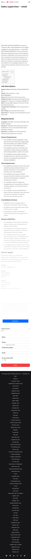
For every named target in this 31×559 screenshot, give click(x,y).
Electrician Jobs (15, 437)
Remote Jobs (15, 525)
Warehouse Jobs (15, 547)
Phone (4, 342)
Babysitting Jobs (15, 393)
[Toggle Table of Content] (11, 72)
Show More (15, 321)
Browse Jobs (15, 398)
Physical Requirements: (7, 76)
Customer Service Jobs (15, 422)
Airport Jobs (15, 386)
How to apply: (4, 82)
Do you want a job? (7, 358)
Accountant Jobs (15, 381)
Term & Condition (16, 542)
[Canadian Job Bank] (13, 2)
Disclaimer (15, 429)
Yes (5, 360)
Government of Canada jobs (15, 464)
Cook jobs (15, 415)
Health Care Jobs (15, 466)
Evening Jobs (15, 442)
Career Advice (15, 400)
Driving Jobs (15, 432)
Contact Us (15, 412)
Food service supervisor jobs (15, 451)
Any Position (15, 388)
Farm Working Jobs (15, 447)
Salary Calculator (15, 532)
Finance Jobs (15, 449)
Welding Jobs (15, 551)
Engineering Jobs (15, 439)
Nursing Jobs (15, 508)
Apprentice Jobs (15, 390)
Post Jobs (15, 515)
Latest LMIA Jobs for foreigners (15, 493)
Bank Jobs (15, 395)
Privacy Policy (15, 517)
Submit (15, 365)
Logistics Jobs (15, 495)
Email (4, 353)
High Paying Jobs (15, 471)
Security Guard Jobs (15, 534)
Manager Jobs (15, 500)
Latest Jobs (15, 490)
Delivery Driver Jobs (15, 427)
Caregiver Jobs (15, 403)
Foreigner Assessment (15, 456)
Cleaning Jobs (15, 408)
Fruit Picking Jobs (15, 459)
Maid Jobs (15, 498)
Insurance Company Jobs (15, 483)
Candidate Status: (5, 79)
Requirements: (5, 75)
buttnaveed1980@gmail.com (8, 267)
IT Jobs (15, 486)
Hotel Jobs (15, 478)
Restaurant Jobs (15, 527)
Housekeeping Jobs (15, 481)
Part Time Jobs (15, 510)
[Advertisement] (15, 26)
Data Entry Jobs (15, 425)
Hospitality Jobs (15, 476)
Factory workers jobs (15, 444)
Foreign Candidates (15, 454)
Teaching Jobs (15, 539)
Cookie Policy (15, 417)
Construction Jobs (15, 410)
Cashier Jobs (15, 405)
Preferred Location (7, 347)
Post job (15, 512)
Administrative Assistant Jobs (15, 383)
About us (15, 378)
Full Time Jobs (15, 461)
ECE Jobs (15, 434)
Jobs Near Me (15, 488)
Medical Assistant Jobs (15, 503)
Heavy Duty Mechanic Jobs (15, 469)
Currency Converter (15, 420)
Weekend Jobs (15, 549)
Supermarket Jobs (15, 537)
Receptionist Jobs (15, 522)
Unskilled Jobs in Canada (15, 544)
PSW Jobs (15, 520)
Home (15, 473)
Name (3, 337)
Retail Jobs (15, 529)
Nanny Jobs (15, 505)
